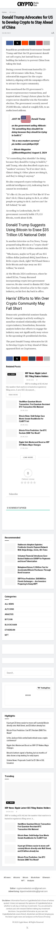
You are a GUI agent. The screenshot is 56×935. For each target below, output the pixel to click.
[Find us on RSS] (31, 927)
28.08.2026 (30, 380)
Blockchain (11, 625)
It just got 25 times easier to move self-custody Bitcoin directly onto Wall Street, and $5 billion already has (34, 848)
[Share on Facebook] (9, 43)
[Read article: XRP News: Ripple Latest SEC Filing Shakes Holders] (15, 378)
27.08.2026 (24, 448)
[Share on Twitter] (17, 43)
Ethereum (10, 630)
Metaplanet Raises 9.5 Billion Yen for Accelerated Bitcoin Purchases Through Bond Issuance (34, 570)
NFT (7, 635)
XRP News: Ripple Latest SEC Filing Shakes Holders (27, 808)
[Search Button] (53, 4)
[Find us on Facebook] (24, 927)
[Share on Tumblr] (32, 43)
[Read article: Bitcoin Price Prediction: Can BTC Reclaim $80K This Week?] (11, 433)
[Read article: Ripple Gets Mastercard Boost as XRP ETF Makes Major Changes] (11, 445)
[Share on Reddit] (25, 43)
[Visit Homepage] (28, 4)
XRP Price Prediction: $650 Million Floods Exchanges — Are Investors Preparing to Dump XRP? (32, 581)
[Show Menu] (3, 4)
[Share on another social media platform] (46, 43)
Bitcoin (9, 619)
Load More (28, 457)
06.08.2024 (6, 33)
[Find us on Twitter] (27, 927)
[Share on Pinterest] (39, 43)
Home (4, 12)
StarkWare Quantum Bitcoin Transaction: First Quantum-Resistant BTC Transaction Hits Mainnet (34, 404)
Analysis (9, 614)
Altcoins (9, 609)
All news (12, 12)
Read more (14, 395)
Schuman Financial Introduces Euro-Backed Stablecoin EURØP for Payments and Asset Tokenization (34, 558)
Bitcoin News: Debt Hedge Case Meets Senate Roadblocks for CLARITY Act (32, 418)
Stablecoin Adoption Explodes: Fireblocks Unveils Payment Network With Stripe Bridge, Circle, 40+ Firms (33, 547)
